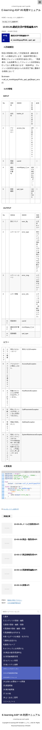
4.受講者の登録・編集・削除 (14, 628)
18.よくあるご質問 (10, 697)
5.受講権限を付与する (11, 632)
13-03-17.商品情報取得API (25, 555)
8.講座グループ (9, 644)
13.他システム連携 (10, 664)
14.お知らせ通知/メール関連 (14, 681)
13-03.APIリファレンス (10, 677)
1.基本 (5, 616)
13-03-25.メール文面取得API (26, 524)
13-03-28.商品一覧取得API (25, 539)
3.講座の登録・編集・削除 (13, 624)
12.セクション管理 (10, 660)
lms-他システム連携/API (11, 509)
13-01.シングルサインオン (11, 669)
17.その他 (7, 693)
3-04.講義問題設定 (14, 603)
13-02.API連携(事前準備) (10, 673)
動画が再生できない (15, 600)
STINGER (27, 726)
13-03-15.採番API (21, 585)
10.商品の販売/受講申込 (12, 652)
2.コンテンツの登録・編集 (13, 620)
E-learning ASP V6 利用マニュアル (21, 10)
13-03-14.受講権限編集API (25, 570)
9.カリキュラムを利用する (13, 648)
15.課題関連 (7, 685)
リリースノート (9, 701)
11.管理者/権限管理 (10, 656)
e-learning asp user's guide (21, 719)
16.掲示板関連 (8, 689)
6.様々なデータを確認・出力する (16, 636)
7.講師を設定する (10, 640)
